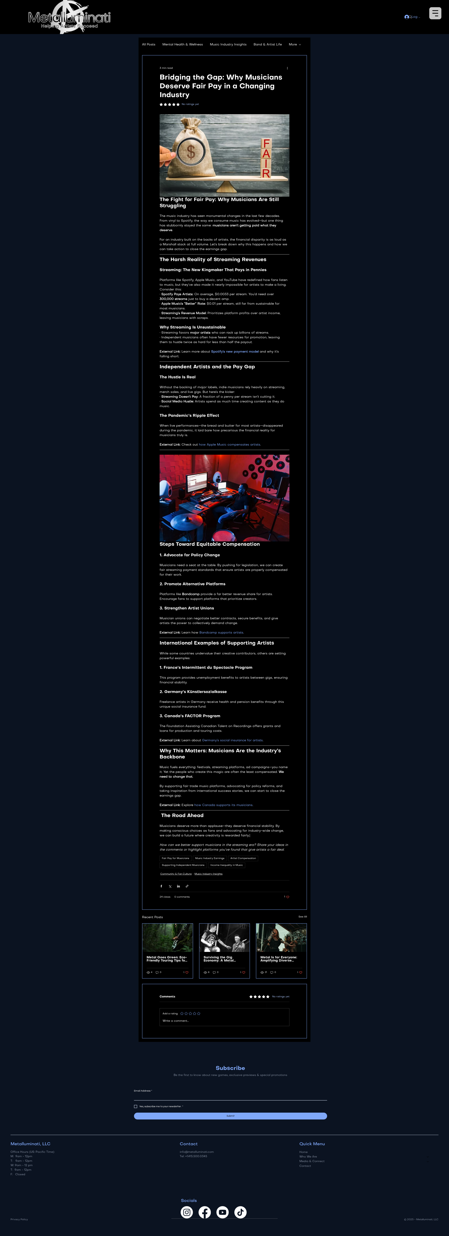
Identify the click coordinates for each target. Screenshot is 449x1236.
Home (303, 1152)
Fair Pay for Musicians (175, 858)
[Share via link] (187, 886)
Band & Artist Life (268, 44)
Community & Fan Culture (176, 874)
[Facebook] (205, 1212)
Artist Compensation (243, 858)
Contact (305, 1166)
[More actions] (287, 68)
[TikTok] (240, 1212)
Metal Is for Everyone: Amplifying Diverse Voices (278, 959)
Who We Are (308, 1156)
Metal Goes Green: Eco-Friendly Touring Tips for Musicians (167, 959)
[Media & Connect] (428, 1161)
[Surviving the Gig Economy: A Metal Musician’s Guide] (224, 938)
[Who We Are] (428, 1157)
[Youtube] (222, 1212)
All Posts (148, 44)
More (293, 44)
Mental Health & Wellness (182, 44)
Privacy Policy (19, 1219)
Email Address (143, 1091)
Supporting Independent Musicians (183, 865)
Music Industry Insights (228, 44)
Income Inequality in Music (226, 865)
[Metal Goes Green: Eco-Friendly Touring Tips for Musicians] (167, 938)
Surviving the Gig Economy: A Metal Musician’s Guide (219, 959)
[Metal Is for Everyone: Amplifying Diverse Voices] (281, 938)
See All (303, 917)
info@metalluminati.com (197, 1152)
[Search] (410, 17)
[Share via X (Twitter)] (170, 886)
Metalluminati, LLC (31, 1144)
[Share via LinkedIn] (178, 886)
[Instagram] (187, 1212)
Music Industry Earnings (209, 858)
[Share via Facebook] (161, 886)
